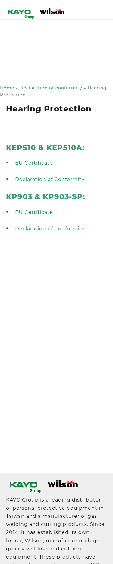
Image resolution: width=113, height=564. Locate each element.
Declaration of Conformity (50, 179)
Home (7, 88)
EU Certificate (34, 163)
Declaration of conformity (51, 88)
